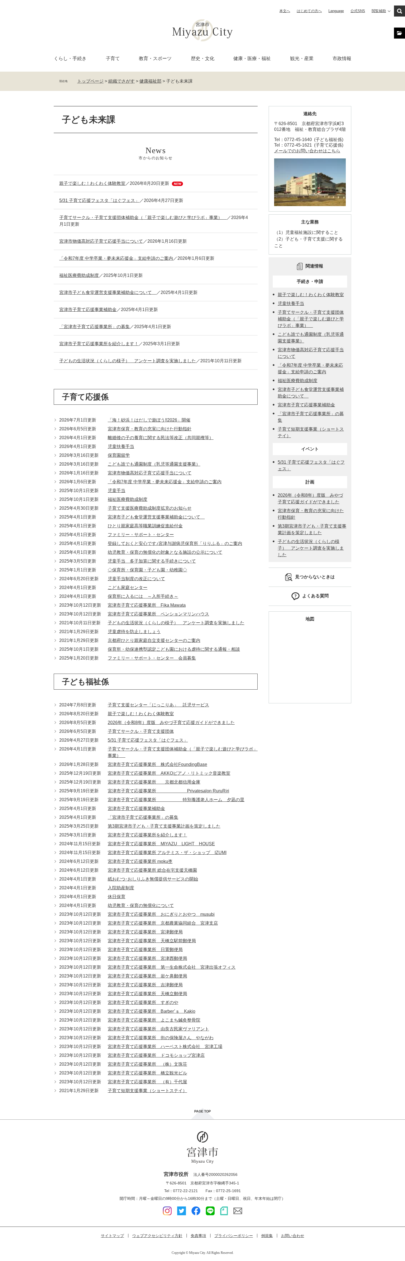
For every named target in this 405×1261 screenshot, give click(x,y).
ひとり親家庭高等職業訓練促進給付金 (145, 525)
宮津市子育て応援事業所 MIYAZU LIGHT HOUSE (161, 843)
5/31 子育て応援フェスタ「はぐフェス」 (99, 200)
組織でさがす (121, 81)
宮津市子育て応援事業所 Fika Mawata (147, 605)
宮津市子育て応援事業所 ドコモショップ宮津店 (156, 1055)
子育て (113, 58)
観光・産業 (302, 58)
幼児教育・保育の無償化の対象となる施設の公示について (165, 552)
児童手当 (116, 490)
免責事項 (198, 1235)
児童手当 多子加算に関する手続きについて (152, 561)
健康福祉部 (150, 81)
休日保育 (116, 896)
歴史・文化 (202, 58)
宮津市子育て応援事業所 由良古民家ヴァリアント (158, 1029)
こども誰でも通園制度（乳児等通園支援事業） (154, 464)
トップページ (90, 81)
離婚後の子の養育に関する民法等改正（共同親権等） (161, 437)
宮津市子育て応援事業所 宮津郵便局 (145, 932)
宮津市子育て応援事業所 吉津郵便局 (145, 984)
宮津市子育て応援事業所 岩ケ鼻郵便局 (147, 976)
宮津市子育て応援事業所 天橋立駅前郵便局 (152, 940)
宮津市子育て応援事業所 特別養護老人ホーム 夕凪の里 (176, 799)
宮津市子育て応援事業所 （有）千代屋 (147, 1081)
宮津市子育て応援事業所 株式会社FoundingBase (157, 764)
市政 (342, 58)
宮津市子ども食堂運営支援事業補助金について (107, 292)
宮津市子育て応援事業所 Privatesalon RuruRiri (168, 791)
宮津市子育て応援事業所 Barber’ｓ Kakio (151, 1011)
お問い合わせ (292, 1235)
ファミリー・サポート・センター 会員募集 (152, 658)
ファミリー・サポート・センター (141, 534)
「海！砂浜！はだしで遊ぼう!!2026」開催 (149, 420)
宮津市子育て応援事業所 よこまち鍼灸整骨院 (154, 1020)
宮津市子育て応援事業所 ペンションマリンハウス (158, 614)
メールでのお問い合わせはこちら (307, 150)
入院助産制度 (121, 887)
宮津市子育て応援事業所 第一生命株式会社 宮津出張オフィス (172, 967)
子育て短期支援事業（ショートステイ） (147, 1090)
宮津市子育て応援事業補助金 (88, 309)
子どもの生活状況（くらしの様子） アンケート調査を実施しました (127, 360)
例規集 (267, 1235)
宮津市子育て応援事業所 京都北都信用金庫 (154, 782)
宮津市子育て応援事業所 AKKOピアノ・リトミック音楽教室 (169, 773)
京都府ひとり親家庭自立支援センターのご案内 (154, 640)
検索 (399, 11)
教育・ (155, 58)
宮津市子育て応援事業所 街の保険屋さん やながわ (161, 1037)
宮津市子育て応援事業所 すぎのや (143, 1002)
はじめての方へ (309, 11)
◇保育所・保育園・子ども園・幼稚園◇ (147, 570)
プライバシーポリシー (233, 1235)
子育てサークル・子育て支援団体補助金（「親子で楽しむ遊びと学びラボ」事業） (143, 217)
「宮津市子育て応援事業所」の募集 (94, 326)
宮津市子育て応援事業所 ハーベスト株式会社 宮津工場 (165, 1046)
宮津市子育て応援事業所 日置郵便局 (145, 949)
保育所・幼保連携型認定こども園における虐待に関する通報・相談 (174, 649)
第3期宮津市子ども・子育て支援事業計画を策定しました (164, 826)
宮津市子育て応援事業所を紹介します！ (99, 343)
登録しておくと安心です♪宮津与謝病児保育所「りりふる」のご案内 (175, 543)
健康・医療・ (252, 58)
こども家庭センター (127, 587)
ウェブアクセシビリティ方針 (157, 1235)
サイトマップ (112, 1235)
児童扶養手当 (121, 446)
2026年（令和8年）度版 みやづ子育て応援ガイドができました (171, 722)
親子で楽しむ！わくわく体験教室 (92, 183)
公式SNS (357, 11)
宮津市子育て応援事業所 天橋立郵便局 (147, 993)
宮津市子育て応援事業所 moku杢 (140, 861)
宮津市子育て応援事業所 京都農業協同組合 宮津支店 (163, 923)
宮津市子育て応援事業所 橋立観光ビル (147, 1073)
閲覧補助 (379, 11)
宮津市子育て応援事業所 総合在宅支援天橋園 (152, 870)
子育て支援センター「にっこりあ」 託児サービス (158, 705)
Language (336, 11)
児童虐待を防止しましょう (134, 631)
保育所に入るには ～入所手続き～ (143, 596)
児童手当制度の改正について (136, 578)
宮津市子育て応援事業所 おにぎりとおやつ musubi (161, 914)
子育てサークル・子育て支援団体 (141, 731)
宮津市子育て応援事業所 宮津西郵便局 (147, 958)
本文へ (284, 11)
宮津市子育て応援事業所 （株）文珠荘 (147, 1064)
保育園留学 (119, 455)
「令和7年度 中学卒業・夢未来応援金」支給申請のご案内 (116, 258)
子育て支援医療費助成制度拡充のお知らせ (149, 508)
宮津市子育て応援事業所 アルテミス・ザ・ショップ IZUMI (167, 852)
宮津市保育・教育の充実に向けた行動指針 (149, 428)
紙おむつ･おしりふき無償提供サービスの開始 (153, 879)
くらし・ (70, 58)
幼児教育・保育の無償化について (141, 905)
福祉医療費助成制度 (79, 275)
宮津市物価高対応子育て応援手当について (101, 241)
